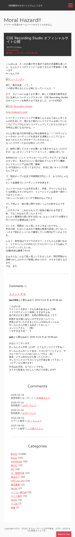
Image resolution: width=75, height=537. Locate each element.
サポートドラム (26, 5)
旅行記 (14, 465)
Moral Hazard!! (22, 20)
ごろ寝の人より (35, 428)
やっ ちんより (34, 420)
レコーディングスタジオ (26, 53)
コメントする (17, 294)
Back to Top (64, 534)
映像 (13, 507)
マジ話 (14, 503)
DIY (12, 469)
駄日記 (9, 53)
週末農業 (15, 484)
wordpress (16, 461)
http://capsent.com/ (17, 112)
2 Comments (12, 50)
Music (14, 457)
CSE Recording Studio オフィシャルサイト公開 (37, 39)
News (14, 499)
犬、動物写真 (17, 473)
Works (14, 488)
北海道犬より (43, 397)
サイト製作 (16, 496)
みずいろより (29, 405)
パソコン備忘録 (19, 492)
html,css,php (18, 480)
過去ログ (15, 476)
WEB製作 (13, 5)
